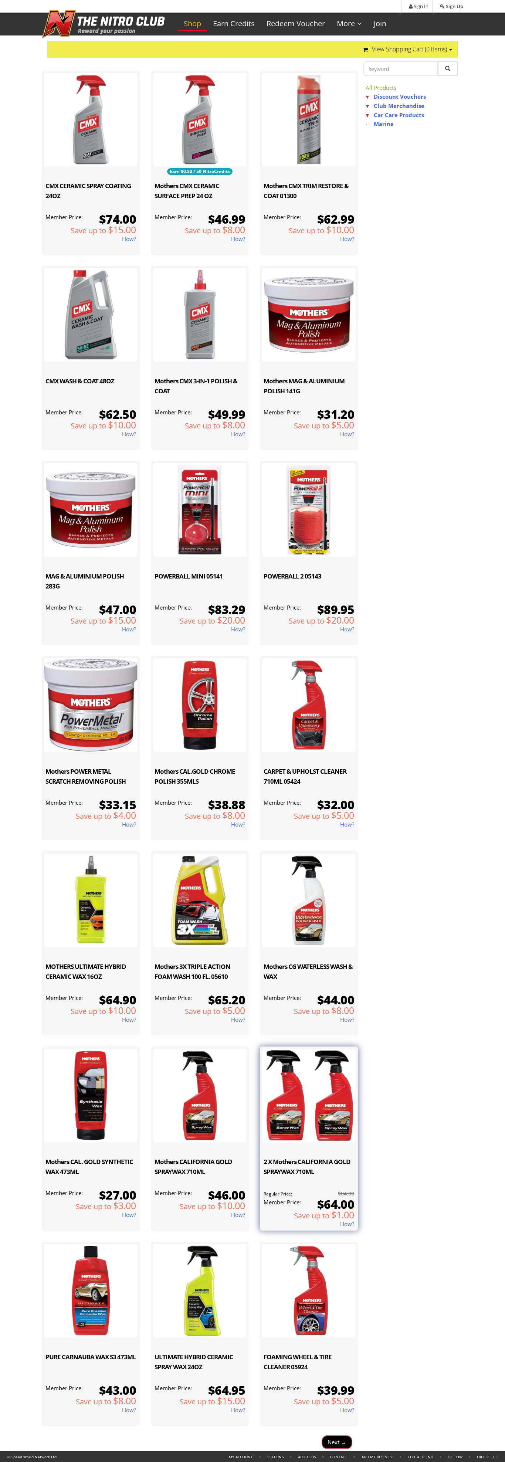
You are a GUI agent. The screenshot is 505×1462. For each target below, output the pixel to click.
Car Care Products (399, 115)
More (346, 23)
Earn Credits (234, 23)
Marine (384, 124)
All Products (381, 87)
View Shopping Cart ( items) (409, 49)
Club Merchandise (399, 105)
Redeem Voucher (296, 23)
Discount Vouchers (400, 96)
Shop (192, 23)
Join (380, 23)
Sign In (420, 6)
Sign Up (454, 6)
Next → (337, 1442)
